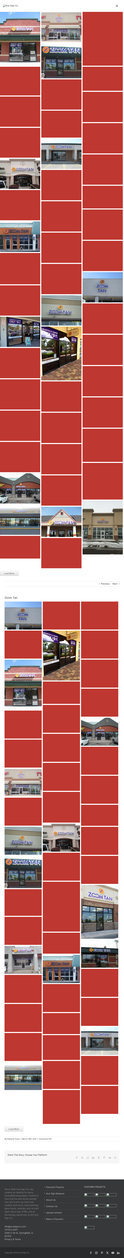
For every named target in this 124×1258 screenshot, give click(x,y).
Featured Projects (55, 1187)
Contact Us (51, 1206)
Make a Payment (54, 1219)
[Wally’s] (111, 1198)
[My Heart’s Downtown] (100, 1209)
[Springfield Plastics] (89, 1231)
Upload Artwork (54, 1212)
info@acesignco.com (15, 1226)
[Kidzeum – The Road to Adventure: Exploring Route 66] (100, 1220)
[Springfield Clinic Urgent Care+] (111, 1220)
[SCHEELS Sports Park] (89, 1198)
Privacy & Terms (13, 1239)
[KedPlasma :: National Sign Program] (111, 1209)
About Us (50, 1200)
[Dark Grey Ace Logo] (10, 5)
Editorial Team (13, 1139)
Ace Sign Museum (55, 1193)
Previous (105, 583)
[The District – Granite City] (89, 1209)
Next (115, 583)
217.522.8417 (11, 1229)
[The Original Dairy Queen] (100, 1198)
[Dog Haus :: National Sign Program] (89, 1220)
